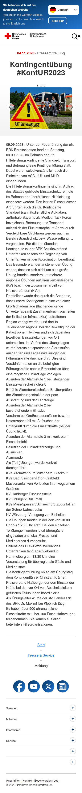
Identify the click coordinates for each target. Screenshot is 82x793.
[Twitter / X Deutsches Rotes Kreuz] (48, 686)
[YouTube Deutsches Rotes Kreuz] (34, 686)
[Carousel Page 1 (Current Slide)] (37, 85)
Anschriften (13, 780)
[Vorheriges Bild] (10, 107)
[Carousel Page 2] (41, 85)
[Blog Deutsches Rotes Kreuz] (63, 686)
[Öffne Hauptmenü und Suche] (75, 36)
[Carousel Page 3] (44, 85)
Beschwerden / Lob (46, 780)
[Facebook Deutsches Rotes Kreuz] (19, 686)
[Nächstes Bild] (72, 107)
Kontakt (27, 780)
